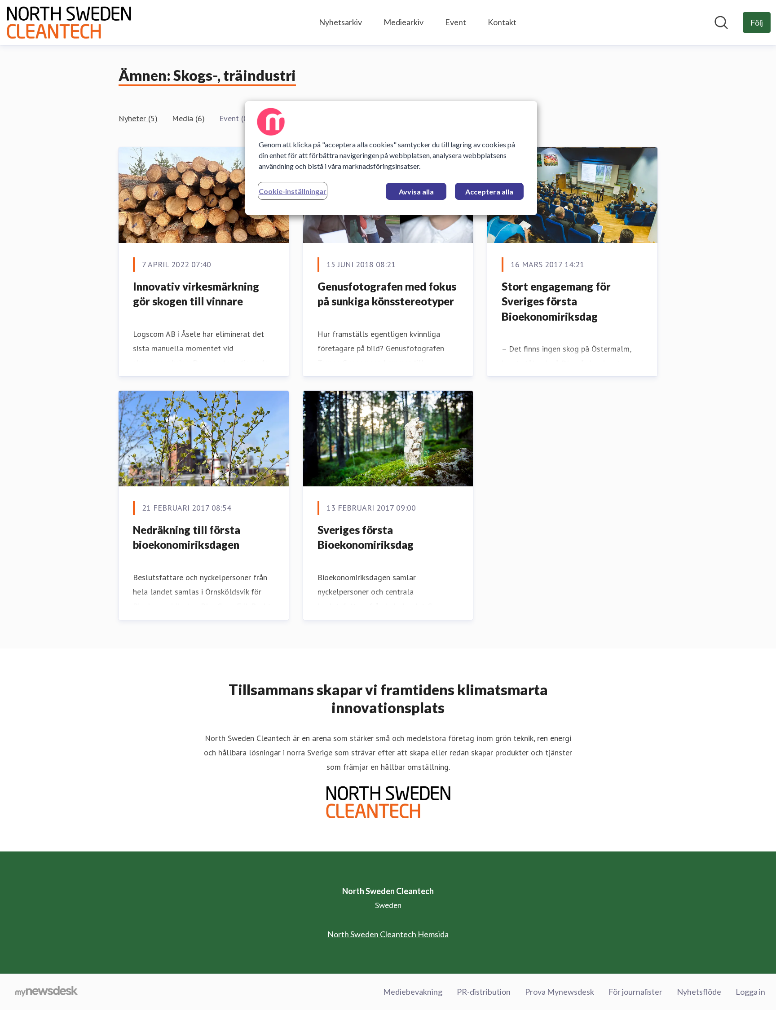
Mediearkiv (403, 22)
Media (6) (188, 118)
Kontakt (502, 22)
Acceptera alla (489, 191)
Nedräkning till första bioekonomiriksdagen (186, 537)
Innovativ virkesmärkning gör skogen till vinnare (196, 294)
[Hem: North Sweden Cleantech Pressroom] (68, 22)
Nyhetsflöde (699, 992)
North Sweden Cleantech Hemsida (388, 934)
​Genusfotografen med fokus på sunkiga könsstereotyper (386, 294)
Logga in (750, 992)
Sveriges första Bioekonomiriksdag (365, 537)
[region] (391, 158)
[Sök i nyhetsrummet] (721, 22)
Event (455, 22)
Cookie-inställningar (292, 191)
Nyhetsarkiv (340, 22)
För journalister (635, 992)
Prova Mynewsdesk (559, 992)
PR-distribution (484, 992)
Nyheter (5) (138, 118)
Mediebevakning (412, 992)
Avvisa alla (416, 191)
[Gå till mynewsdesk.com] (46, 992)
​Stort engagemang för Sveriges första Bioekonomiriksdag (556, 301)
